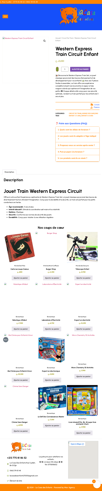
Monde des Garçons (90, 113)
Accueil (58, 38)
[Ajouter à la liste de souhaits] (57, 69)
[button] (44, 41)
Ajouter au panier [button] (21, 278)
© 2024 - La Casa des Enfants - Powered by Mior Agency (51, 487)
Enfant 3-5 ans (75, 116)
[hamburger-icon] (5, 16)
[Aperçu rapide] (11, 278)
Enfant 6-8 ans (87, 116)
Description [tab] (9, 172)
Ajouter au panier (80, 69)
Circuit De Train (67, 38)
